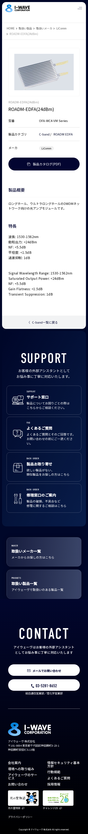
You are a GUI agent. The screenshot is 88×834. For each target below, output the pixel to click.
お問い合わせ (18, 784)
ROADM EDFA (63, 134)
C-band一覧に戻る (42, 322)
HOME (11, 28)
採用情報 (53, 784)
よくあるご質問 (58, 778)
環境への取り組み (21, 768)
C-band (44, 134)
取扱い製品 (25, 28)
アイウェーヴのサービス (22, 776)
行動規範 (53, 772)
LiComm (61, 28)
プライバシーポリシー (20, 816)
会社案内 (14, 762)
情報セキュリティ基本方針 (63, 764)
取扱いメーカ (44, 28)
